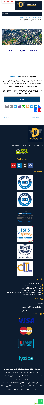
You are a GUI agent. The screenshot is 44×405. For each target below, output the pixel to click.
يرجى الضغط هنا (13, 76)
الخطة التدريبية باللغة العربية (32, 307)
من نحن (40, 303)
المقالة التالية (6, 118)
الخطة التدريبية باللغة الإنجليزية (31, 310)
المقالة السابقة (37, 118)
